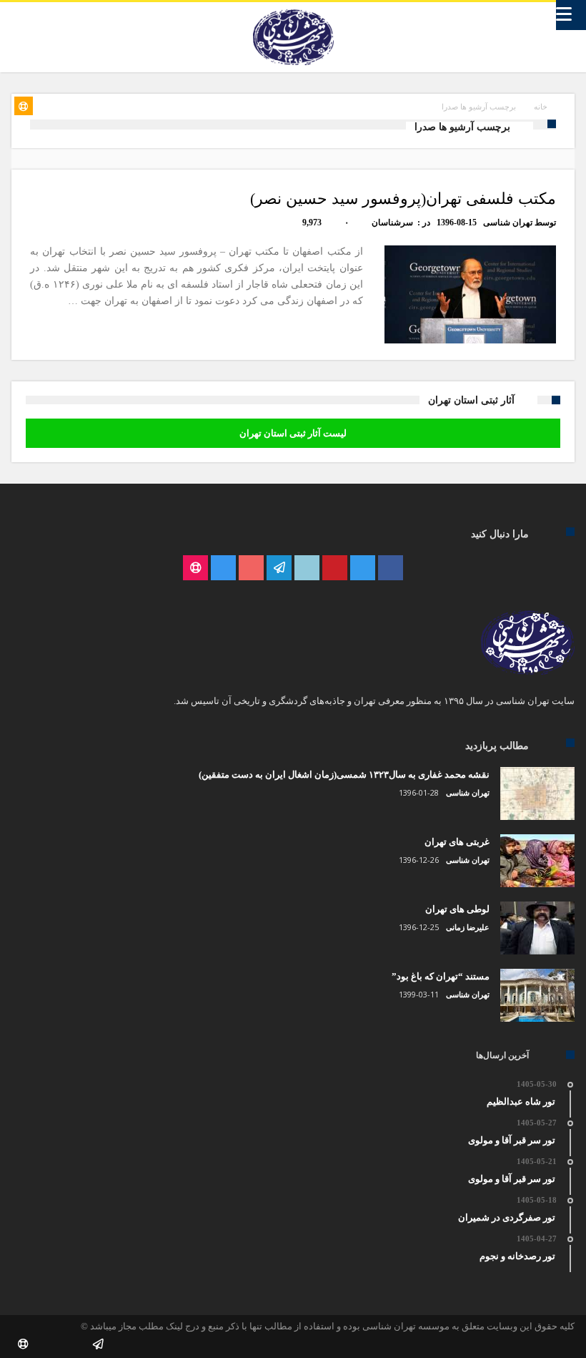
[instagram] (223, 568)
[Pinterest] (334, 568)
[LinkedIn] (306, 568)
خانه (540, 106)
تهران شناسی (507, 223)
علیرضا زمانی (468, 927)
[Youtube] (251, 568)
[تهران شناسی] (293, 9)
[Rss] (195, 568)
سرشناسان (392, 223)
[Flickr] (279, 568)
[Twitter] (362, 568)
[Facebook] (390, 568)
